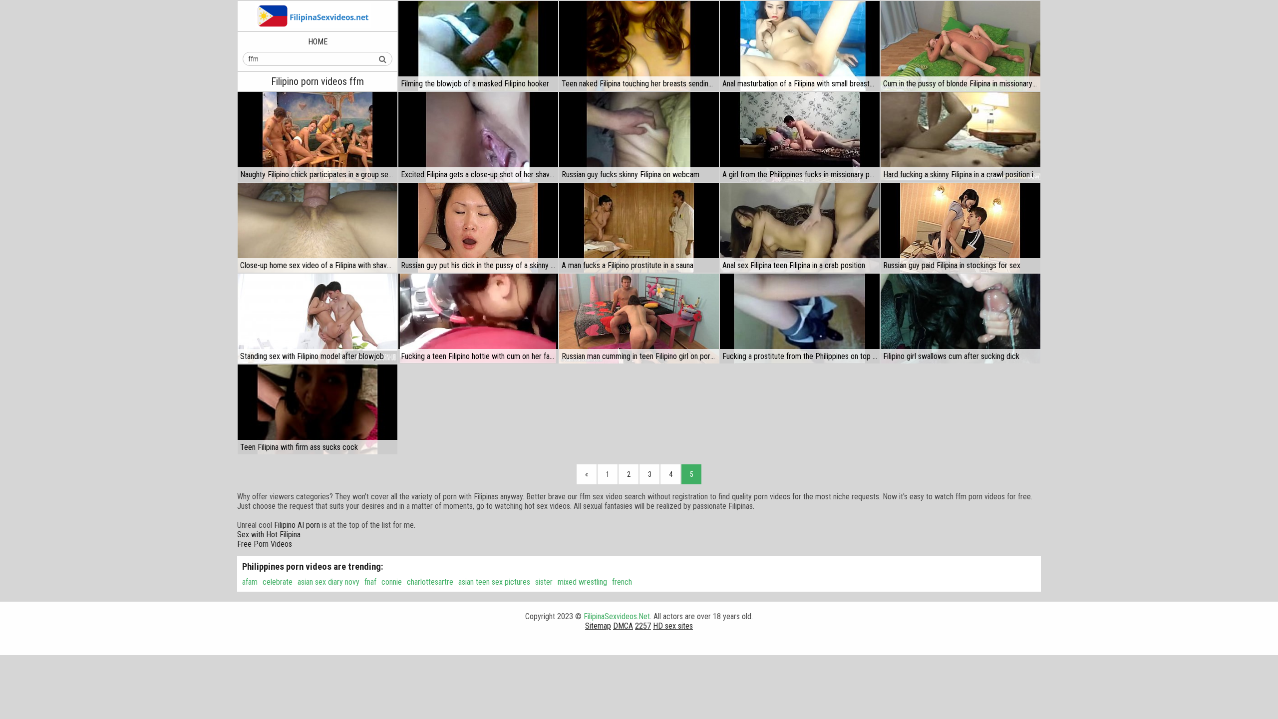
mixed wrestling (582, 582)
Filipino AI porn (297, 525)
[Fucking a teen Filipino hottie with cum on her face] (478, 318)
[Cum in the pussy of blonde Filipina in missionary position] (960, 46)
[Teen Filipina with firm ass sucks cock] (317, 409)
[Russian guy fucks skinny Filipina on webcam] (639, 137)
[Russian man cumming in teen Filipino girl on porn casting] (639, 318)
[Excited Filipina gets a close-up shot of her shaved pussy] (478, 137)
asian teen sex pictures (494, 582)
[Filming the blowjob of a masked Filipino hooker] (478, 46)
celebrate (278, 582)
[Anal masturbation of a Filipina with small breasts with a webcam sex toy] (800, 46)
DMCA (623, 626)
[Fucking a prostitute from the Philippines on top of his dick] (800, 318)
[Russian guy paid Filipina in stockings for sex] (960, 228)
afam (250, 582)
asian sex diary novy (328, 582)
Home (317, 41)
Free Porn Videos (264, 544)
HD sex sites (673, 626)
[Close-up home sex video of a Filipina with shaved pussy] (317, 228)
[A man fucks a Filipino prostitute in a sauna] (639, 228)
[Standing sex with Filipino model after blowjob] (317, 318)
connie (391, 582)
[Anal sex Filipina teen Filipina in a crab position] (800, 228)
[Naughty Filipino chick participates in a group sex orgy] (317, 137)
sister (544, 582)
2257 (643, 626)
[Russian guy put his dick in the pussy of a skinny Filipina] (478, 228)
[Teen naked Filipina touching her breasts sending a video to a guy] (639, 46)
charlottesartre (430, 582)
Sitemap (598, 626)
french (622, 582)
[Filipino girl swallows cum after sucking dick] (960, 318)
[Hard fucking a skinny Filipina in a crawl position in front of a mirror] (960, 137)
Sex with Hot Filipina (269, 534)
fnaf (370, 582)
